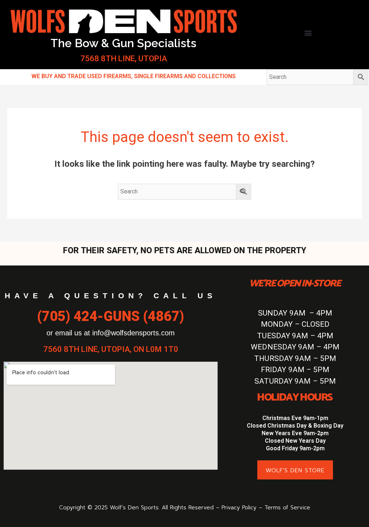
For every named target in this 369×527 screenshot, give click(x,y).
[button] (308, 33)
